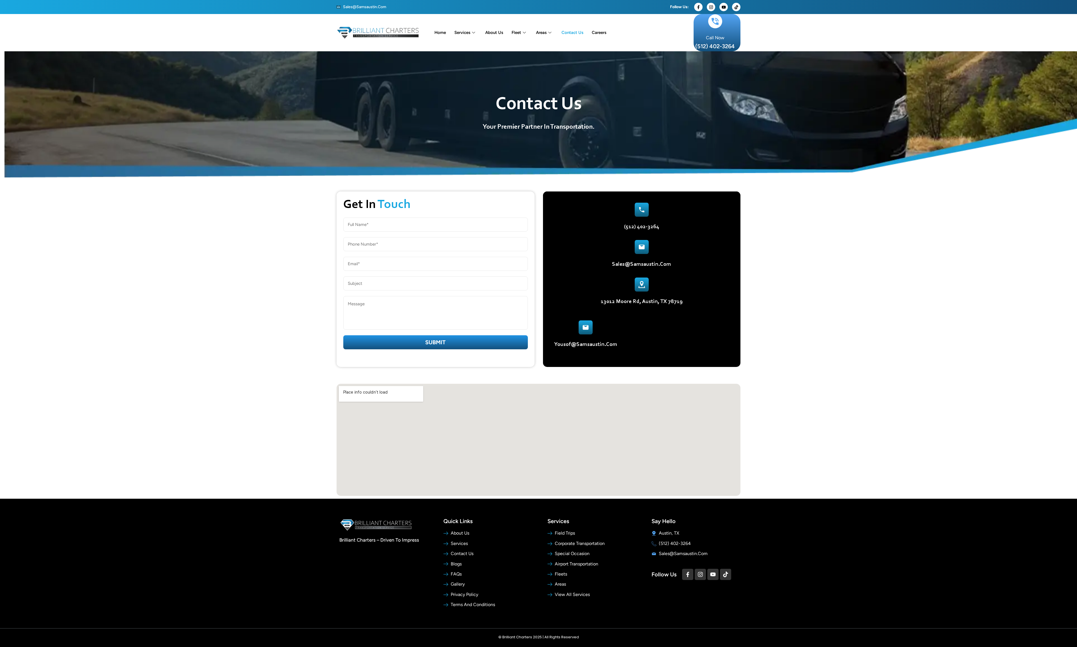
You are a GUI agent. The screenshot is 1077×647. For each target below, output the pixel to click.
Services (462, 32)
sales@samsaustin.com (641, 264)
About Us (494, 32)
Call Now (715, 37)
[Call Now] (715, 21)
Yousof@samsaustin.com (585, 344)
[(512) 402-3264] (642, 210)
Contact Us (572, 32)
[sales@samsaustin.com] (642, 247)
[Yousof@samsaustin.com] (586, 327)
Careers (599, 32)
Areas (541, 32)
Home (440, 32)
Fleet (516, 32)
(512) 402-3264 (715, 46)
